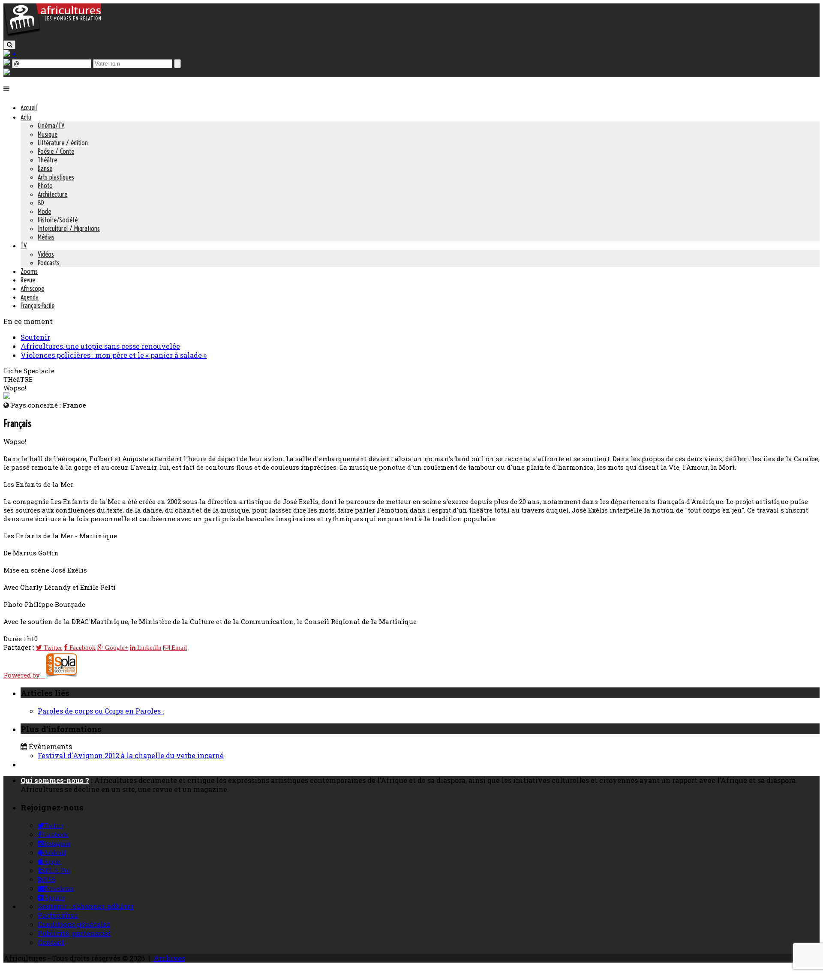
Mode (44, 211)
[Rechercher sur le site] (9, 44)
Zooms (29, 271)
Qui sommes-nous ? (55, 780)
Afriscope (32, 288)
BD (41, 202)
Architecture (52, 194)
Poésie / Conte (56, 151)
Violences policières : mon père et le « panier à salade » (114, 355)
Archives (169, 958)
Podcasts (49, 262)
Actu (26, 117)
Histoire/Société (58, 220)
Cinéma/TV (51, 125)
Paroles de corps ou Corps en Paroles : (101, 710)
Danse (45, 168)
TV (24, 245)
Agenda (30, 297)
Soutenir (35, 337)
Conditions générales (74, 924)
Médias (46, 237)
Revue (28, 280)
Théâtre (47, 160)
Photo (45, 185)
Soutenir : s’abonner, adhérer (86, 906)
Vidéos (46, 254)
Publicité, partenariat (74, 933)
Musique (47, 134)
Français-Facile (37, 305)
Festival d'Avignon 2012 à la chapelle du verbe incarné (131, 755)
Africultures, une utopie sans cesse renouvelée (100, 346)
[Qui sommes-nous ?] (6, 72)
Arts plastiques (56, 177)
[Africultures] (52, 34)
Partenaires (58, 915)
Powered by (24, 675)
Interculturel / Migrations (69, 228)
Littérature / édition (63, 142)
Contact (51, 942)
